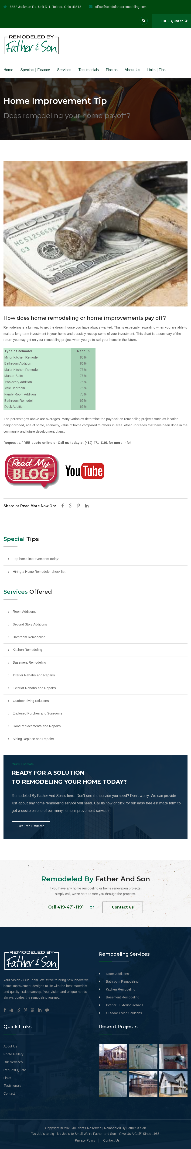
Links (7, 1078)
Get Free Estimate (30, 826)
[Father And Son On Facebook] (4, 1010)
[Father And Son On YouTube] (32, 1010)
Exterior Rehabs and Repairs (34, 688)
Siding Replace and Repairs (33, 739)
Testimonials (88, 70)
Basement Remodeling (29, 662)
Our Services (13, 1062)
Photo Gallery (13, 1054)
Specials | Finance (35, 70)
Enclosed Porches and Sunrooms (37, 713)
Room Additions (24, 611)
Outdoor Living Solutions (31, 701)
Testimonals (12, 1085)
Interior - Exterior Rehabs (124, 1005)
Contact (9, 1093)
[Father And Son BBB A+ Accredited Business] (12, 1010)
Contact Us (123, 907)
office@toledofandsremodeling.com (121, 7)
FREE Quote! (172, 21)
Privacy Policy (85, 1140)
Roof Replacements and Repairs (37, 726)
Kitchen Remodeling (27, 650)
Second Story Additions (30, 624)
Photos (112, 70)
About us (132, 70)
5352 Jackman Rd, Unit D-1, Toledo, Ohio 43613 (45, 7)
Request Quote (14, 1070)
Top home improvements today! (36, 559)
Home (8, 70)
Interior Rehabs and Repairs (34, 675)
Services (64, 70)
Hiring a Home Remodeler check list (39, 571)
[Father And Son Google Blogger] (47, 1010)
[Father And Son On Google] (18, 1010)
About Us (10, 1046)
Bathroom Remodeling (29, 637)
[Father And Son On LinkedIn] (39, 1010)
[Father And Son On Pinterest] (25, 1010)
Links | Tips (156, 70)
